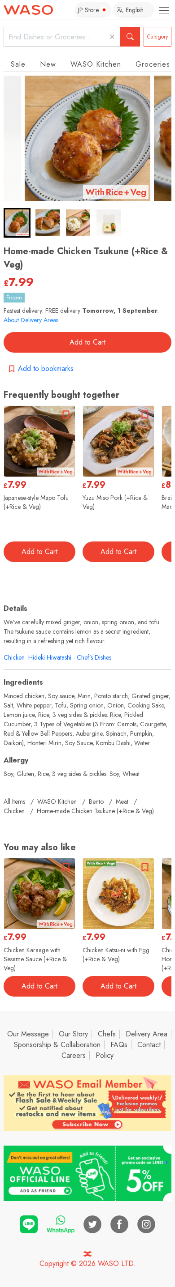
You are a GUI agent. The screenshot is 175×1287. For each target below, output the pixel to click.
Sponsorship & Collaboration (57, 1045)
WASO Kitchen (95, 64)
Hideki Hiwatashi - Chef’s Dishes (69, 657)
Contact (149, 1045)
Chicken (14, 657)
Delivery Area (146, 1034)
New (48, 64)
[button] (17, 223)
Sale (18, 64)
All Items (14, 801)
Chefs (107, 1034)
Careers (73, 1055)
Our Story (73, 1034)
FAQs (118, 1045)
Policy (105, 1055)
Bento (96, 801)
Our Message (28, 1034)
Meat (122, 801)
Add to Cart (87, 342)
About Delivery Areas (31, 319)
